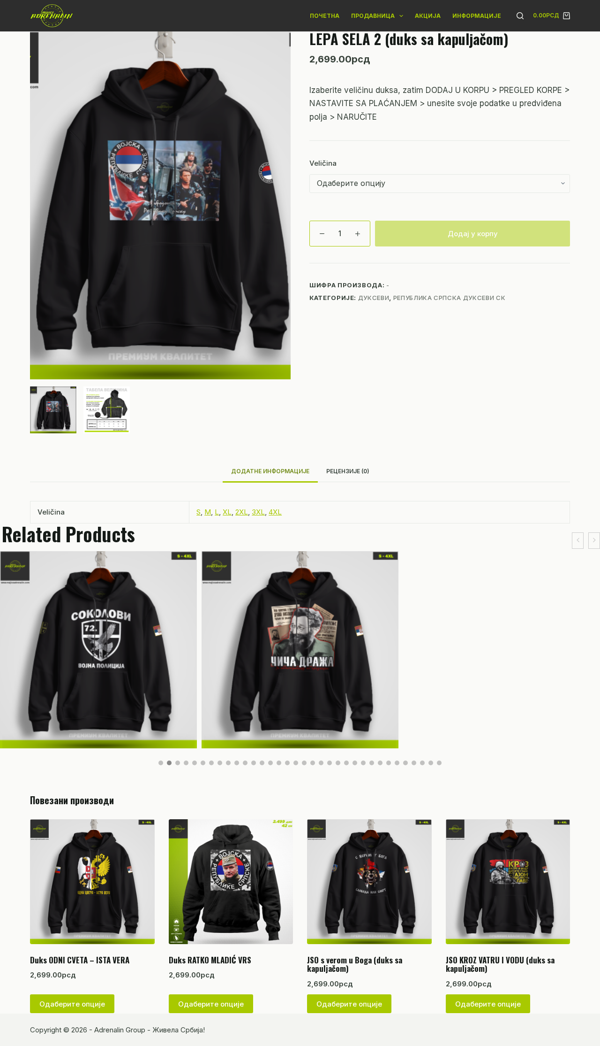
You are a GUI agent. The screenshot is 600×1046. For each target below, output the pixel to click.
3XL (258, 512)
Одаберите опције (72, 1004)
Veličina (323, 163)
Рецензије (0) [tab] (347, 471)
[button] (161, 763)
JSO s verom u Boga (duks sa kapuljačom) (354, 964)
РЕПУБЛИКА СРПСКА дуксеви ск (449, 297)
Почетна (324, 15)
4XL (275, 512)
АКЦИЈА (428, 15)
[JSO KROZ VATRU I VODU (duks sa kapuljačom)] (508, 881)
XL (227, 512)
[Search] (520, 15)
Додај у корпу (473, 233)
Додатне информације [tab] (270, 471)
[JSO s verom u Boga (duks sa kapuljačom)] (369, 881)
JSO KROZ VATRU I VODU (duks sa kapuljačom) (500, 964)
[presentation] (578, 540)
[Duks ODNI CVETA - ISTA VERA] (92, 881)
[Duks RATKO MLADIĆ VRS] (231, 881)
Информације (476, 15)
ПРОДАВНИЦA (373, 15)
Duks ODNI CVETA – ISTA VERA (79, 960)
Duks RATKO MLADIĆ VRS (210, 960)
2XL (241, 512)
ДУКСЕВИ (374, 297)
